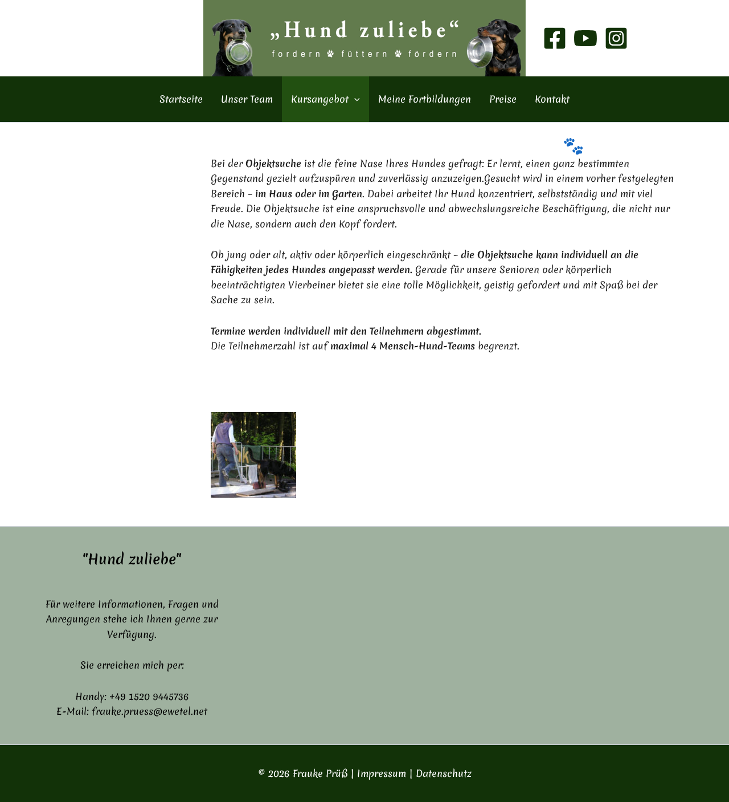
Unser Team (247, 98)
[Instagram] (616, 38)
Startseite (181, 98)
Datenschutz (444, 773)
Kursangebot (320, 98)
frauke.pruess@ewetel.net (149, 711)
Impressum (381, 773)
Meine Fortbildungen (424, 98)
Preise (503, 98)
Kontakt (552, 98)
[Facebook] (555, 38)
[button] (354, 99)
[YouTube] (585, 38)
